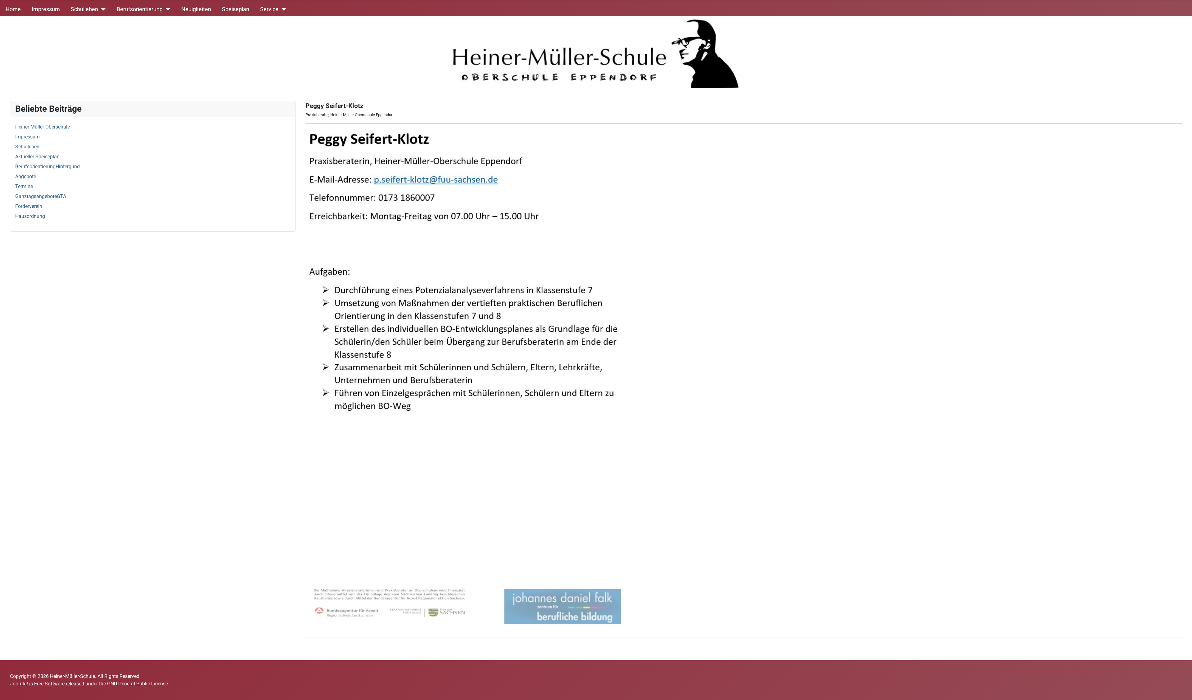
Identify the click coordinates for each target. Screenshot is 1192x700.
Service (269, 9)
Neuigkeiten (196, 9)
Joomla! (19, 684)
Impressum (46, 9)
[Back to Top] (1181, 688)
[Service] (282, 9)
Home (13, 9)
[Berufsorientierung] (166, 9)
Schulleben (84, 9)
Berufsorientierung (140, 9)
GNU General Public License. (138, 684)
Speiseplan (235, 9)
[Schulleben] (102, 9)
